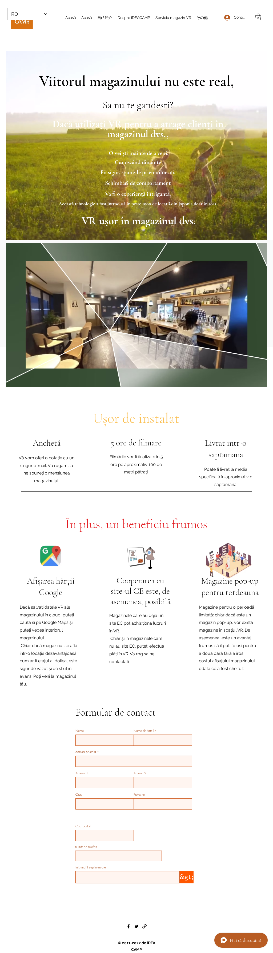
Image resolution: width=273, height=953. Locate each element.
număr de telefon (86, 846)
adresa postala (85, 751)
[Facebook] (128, 926)
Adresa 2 (140, 773)
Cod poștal (82, 826)
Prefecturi (140, 794)
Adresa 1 (81, 773)
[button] (258, 17)
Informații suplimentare (90, 867)
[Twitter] (136, 926)
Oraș (78, 794)
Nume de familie (145, 730)
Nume (79, 730)
